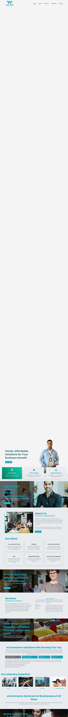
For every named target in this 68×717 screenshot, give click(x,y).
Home (34, 3)
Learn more (38, 531)
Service (40, 3)
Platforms (53, 3)
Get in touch (8, 462)
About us (46, 3)
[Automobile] (9, 682)
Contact (61, 3)
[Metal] (26, 682)
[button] (37, 606)
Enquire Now (7, 503)
